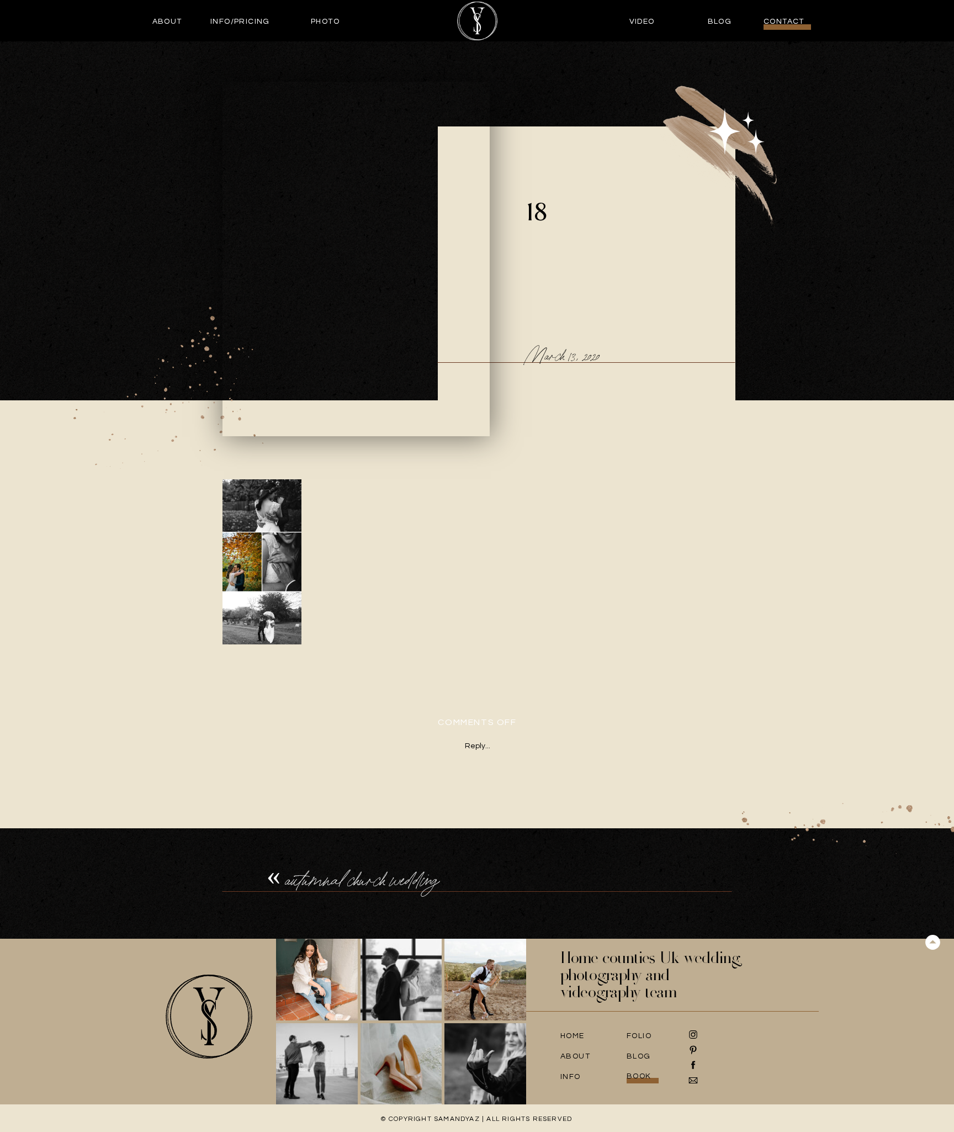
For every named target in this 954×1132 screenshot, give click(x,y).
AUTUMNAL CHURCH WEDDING (362, 880)
